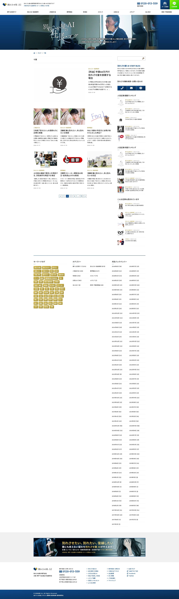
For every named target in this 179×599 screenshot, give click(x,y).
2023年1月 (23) (134, 365)
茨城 (56, 289)
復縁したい (37, 271)
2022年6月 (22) (117, 384)
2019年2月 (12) (116, 477)
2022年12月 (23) (117, 369)
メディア (132, 12)
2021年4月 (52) (116, 416)
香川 (35, 303)
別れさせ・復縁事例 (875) (97, 266)
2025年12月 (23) (117, 285)
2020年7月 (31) (134, 435)
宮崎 (40, 307)
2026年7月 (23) (134, 266)
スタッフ (100, 12)
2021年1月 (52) (134, 421)
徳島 (55, 299)
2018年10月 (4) (116, 487)
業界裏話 (69, 12)
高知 (45, 303)
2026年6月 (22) (117, 271)
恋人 (61, 278)
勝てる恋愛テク (11, 12)
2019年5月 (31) (134, 468)
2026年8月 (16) (116, 266)
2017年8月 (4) (116, 519)
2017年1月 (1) (116, 524)
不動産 (57, 282)
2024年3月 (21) (134, 332)
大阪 (40, 296)
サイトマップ (112, 580)
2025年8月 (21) (116, 294)
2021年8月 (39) (116, 407)
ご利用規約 (112, 578)
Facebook (132, 573)
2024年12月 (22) (117, 313)
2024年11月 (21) (134, 313)
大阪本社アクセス (114, 571)
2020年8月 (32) (117, 435)
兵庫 (45, 296)
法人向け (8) (76, 285)
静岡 (35, 292)
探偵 (51, 271)
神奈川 (62, 289)
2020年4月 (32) (117, 444)
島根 (50, 299)
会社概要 (111, 573)
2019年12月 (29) (117, 454)
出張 (56, 271)
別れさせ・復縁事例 (32, 12)
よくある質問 (92, 583)
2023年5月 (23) (134, 355)
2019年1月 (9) (133, 477)
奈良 (55, 296)
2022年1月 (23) (134, 393)
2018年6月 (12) (116, 496)
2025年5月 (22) (134, 299)
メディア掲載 (91, 578)
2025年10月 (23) (117, 290)
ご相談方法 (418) (78, 271)
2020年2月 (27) (117, 449)
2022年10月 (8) (117, 374)
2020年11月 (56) (134, 426)
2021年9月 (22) (134, 402)
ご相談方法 (52, 12)
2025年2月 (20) (117, 308)
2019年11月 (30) (134, 454)
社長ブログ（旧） (133, 571)
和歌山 (61, 296)
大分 (35, 307)
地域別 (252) (76, 276)
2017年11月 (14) (134, 510)
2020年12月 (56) (117, 426)
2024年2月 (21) (116, 337)
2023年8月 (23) (117, 351)
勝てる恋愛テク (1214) (79, 266)
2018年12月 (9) (116, 482)
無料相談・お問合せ (114, 569)
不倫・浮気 (37, 274)
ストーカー (60, 285)
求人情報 (111, 576)
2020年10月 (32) (117, 430)
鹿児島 (46, 307)
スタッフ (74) (94, 276)
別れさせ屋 (37, 267)
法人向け (148, 12)
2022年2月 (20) (117, 393)
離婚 (41, 278)
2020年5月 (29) (134, 440)
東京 (42, 289)
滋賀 (61, 292)
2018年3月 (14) (134, 501)
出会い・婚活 (37, 285)
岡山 (35, 299)
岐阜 (52, 292)
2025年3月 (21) (134, 304)
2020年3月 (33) (134, 444)
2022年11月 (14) (134, 369)
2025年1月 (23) (134, 308)
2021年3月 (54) (134, 416)
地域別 (85, 12)
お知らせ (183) (77, 280)
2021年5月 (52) (134, 412)
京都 (35, 296)
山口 (60, 299)
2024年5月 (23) (134, 327)
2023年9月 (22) (134, 346)
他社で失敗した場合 (94, 576)
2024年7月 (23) (134, 323)
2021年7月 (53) (134, 407)
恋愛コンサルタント (93, 580)
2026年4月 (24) (117, 276)
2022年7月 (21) (134, 379)
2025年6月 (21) (116, 299)
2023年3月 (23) (134, 360)
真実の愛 (61, 274)
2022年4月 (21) (116, 388)
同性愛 (46, 285)
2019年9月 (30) (134, 459)
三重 (56, 292)
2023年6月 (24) (117, 355)
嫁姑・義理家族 (48, 282)
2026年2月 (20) (117, 280)
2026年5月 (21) (134, 271)
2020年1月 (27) (134, 449)
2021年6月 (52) (116, 412)
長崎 (60, 303)
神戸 (50, 296)
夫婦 (40, 282)
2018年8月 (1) (116, 491)
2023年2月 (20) (117, 365)
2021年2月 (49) (116, 421)
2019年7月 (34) (134, 463)
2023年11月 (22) (134, 341)
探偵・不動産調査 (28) (96, 285)
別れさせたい (46, 267)
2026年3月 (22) (134, 276)
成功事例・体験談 (93, 571)
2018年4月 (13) (116, 501)
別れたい (54, 267)
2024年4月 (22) (117, 332)
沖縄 (52, 307)
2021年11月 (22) (134, 398)
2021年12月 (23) (117, 398)
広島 (40, 299)
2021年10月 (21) (117, 402)
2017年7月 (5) (133, 519)
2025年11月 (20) (134, 285)
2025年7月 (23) (134, 294)
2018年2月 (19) (116, 505)
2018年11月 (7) (134, 482)
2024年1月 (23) (134, 337)
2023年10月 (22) (117, 346)
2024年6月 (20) (117, 327)
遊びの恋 (53, 274)
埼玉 (47, 289)
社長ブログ (131, 569)
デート (36, 278)
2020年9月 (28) (134, 430)
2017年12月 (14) (117, 510)
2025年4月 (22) (117, 304)
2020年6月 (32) (117, 440)
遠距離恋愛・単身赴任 (51, 278)
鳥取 (45, 299)
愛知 (40, 292)
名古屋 (46, 292)
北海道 (36, 289)
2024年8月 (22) (117, 323)
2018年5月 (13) (134, 496)
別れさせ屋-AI (92, 569)
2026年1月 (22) (134, 280)
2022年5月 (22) (134, 384)
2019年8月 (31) (116, 463)
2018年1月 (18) (134, 505)
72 (81, 196)
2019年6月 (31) (116, 468)
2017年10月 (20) (117, 515)
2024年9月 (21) (134, 318)
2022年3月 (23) (134, 388)
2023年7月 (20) (134, 351)
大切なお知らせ (92, 573)
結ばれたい (46, 274)
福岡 (55, 303)
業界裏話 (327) (94, 271)
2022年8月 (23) (117, 379)
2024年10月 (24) (117, 318)
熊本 (50, 303)
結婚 (35, 282)
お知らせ (116, 12)
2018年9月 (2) (133, 487)
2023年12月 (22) (117, 341)
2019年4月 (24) (117, 473)
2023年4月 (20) (117, 360)
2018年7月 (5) (133, 491)
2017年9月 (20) (134, 515)
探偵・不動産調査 (167, 12)
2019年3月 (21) (134, 473)
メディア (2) (93, 280)
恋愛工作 (45, 271)
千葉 (52, 289)
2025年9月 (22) (134, 290)
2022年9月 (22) (134, 374)
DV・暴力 (52, 285)
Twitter (131, 576)
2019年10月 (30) (117, 459)
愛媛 (40, 303)
